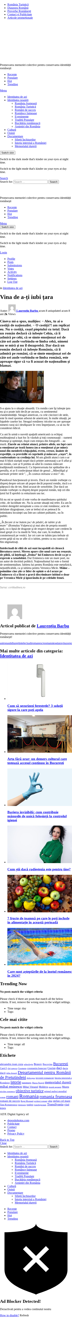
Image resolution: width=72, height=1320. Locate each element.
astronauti (5, 643)
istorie (16, 1082)
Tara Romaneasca (8, 1104)
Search (53, 181)
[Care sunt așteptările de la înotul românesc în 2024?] (39, 947)
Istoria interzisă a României (30, 142)
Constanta (22, 1068)
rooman (47, 643)
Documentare (15, 136)
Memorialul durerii (26, 146)
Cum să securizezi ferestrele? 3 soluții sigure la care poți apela (35, 708)
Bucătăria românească (27, 123)
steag (54, 643)
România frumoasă (26, 103)
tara (59, 643)
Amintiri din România (27, 126)
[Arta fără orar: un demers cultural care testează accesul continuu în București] (39, 734)
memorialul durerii (58, 1082)
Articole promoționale (20, 17)
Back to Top (7, 1139)
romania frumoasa (56, 1096)
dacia (65, 1068)
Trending (12, 84)
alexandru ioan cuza (11, 1064)
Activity (12, 271)
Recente (12, 74)
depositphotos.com (18, 1120)
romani (12, 1096)
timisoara (22, 1105)
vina (64, 643)
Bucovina (47, 1064)
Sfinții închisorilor (25, 139)
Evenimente (22, 116)
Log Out (12, 281)
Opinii (11, 133)
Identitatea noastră (17, 100)
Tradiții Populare (24, 119)
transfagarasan (40, 1105)
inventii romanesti (45, 1078)
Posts (10, 262)
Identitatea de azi (17, 96)
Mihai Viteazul (30, 1086)
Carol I (3, 1068)
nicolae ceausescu (7, 1091)
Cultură (11, 129)
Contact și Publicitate (19, 14)
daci (59, 1068)
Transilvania (55, 1104)
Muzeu (65, 1086)
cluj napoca (12, 1068)
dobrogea (31, 1078)
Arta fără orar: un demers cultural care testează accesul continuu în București (37, 761)
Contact (11, 1127)
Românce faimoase (26, 113)
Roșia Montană (27, 1101)
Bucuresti (60, 1064)
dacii (3, 1072)
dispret (15, 643)
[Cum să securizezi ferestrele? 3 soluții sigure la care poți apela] (39, 681)
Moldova (43, 1086)
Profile (11, 258)
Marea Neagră (38, 1083)
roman (3, 1097)
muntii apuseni (55, 1087)
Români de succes (25, 109)
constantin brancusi (37, 1068)
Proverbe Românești (19, 11)
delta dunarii (11, 1073)
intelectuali (25, 643)
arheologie (28, 1064)
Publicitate (13, 1123)
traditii (30, 1104)
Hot (9, 81)
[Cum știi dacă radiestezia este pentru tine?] (39, 845)
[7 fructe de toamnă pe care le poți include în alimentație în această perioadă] (39, 894)
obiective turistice (30, 1091)
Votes (10, 268)
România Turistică (18, 4)
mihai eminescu (11, 1086)
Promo (11, 1130)
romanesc (37, 643)
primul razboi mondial (55, 1091)
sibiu (50, 1101)
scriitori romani (40, 1101)
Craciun (51, 1068)
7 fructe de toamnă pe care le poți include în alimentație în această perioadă (38, 920)
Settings (12, 278)
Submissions (14, 265)
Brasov (38, 1064)
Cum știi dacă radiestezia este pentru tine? (39, 869)
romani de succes (10, 1100)
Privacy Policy (15, 1133)
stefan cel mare (61, 1100)
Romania (29, 1096)
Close (3, 1143)
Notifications (14, 275)
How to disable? (9, 1315)
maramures (26, 1082)
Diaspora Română (17, 7)
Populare (12, 77)
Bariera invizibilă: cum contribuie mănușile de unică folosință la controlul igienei (37, 816)
